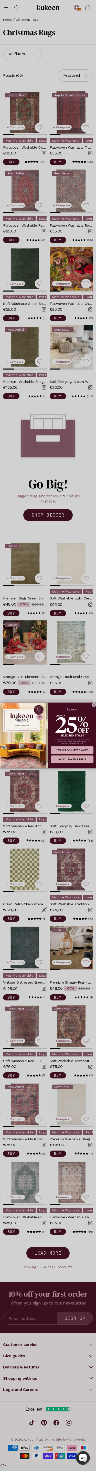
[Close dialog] (94, 705)
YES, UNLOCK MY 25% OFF (72, 750)
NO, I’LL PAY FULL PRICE (72, 759)
